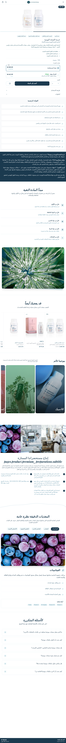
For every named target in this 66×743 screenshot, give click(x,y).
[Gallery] (33, 18)
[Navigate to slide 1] (49, 31)
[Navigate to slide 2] (16, 31)
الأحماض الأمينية (12, 529)
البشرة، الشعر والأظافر (47, 36)
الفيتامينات (55, 529)
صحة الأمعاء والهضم (22, 36)
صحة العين (57, 36)
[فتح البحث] (6, 2)
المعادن (46, 529)
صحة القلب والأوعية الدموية (34, 36)
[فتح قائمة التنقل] (63, 2)
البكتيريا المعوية (25, 529)
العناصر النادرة (36, 529)
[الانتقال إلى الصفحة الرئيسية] (33, 2)
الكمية (58, 80)
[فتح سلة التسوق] (2, 2)
